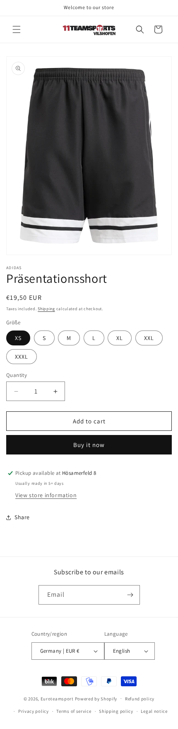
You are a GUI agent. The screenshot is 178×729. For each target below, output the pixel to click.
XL (119, 338)
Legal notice (154, 711)
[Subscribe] (130, 595)
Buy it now (89, 445)
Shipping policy (116, 711)
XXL (149, 338)
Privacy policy (33, 711)
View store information (46, 495)
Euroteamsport (57, 698)
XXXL (21, 356)
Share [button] (22, 517)
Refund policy (139, 699)
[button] (16, 29)
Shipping (46, 308)
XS (18, 338)
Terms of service (73, 711)
